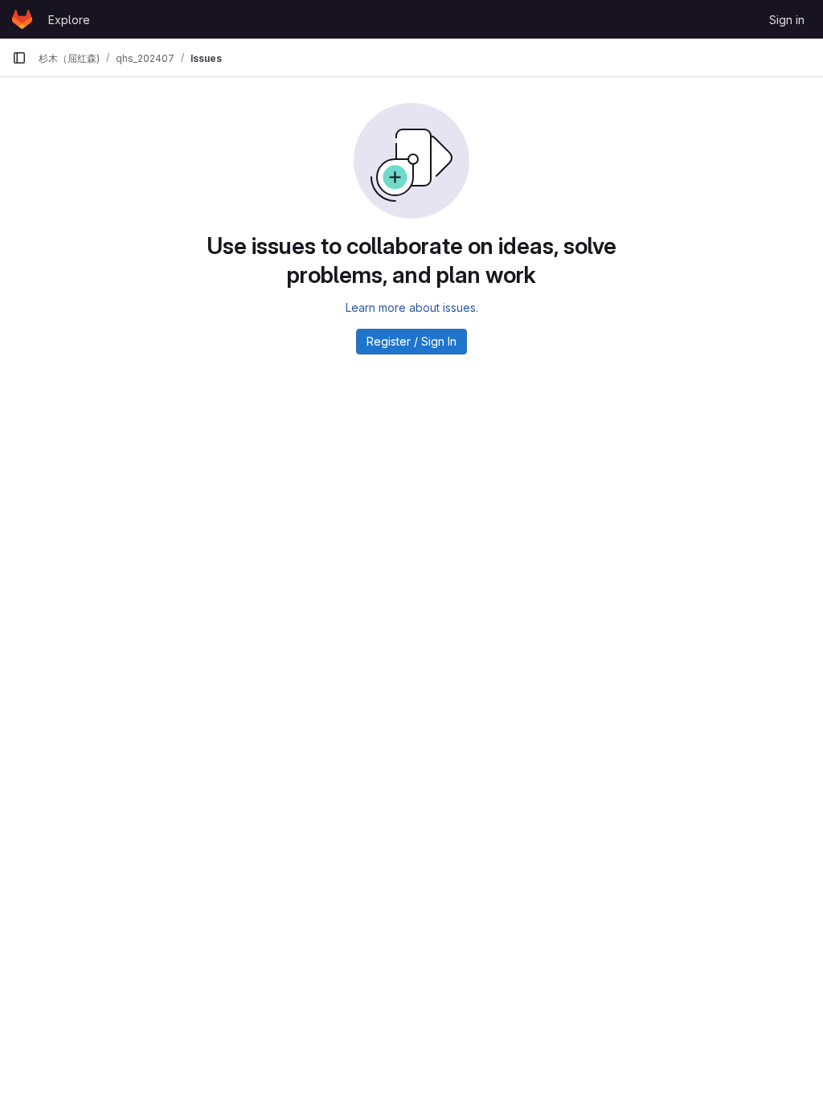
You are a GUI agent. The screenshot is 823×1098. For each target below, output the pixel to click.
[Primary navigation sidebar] (19, 58)
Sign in (787, 20)
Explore (69, 20)
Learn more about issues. (412, 307)
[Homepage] (22, 19)
